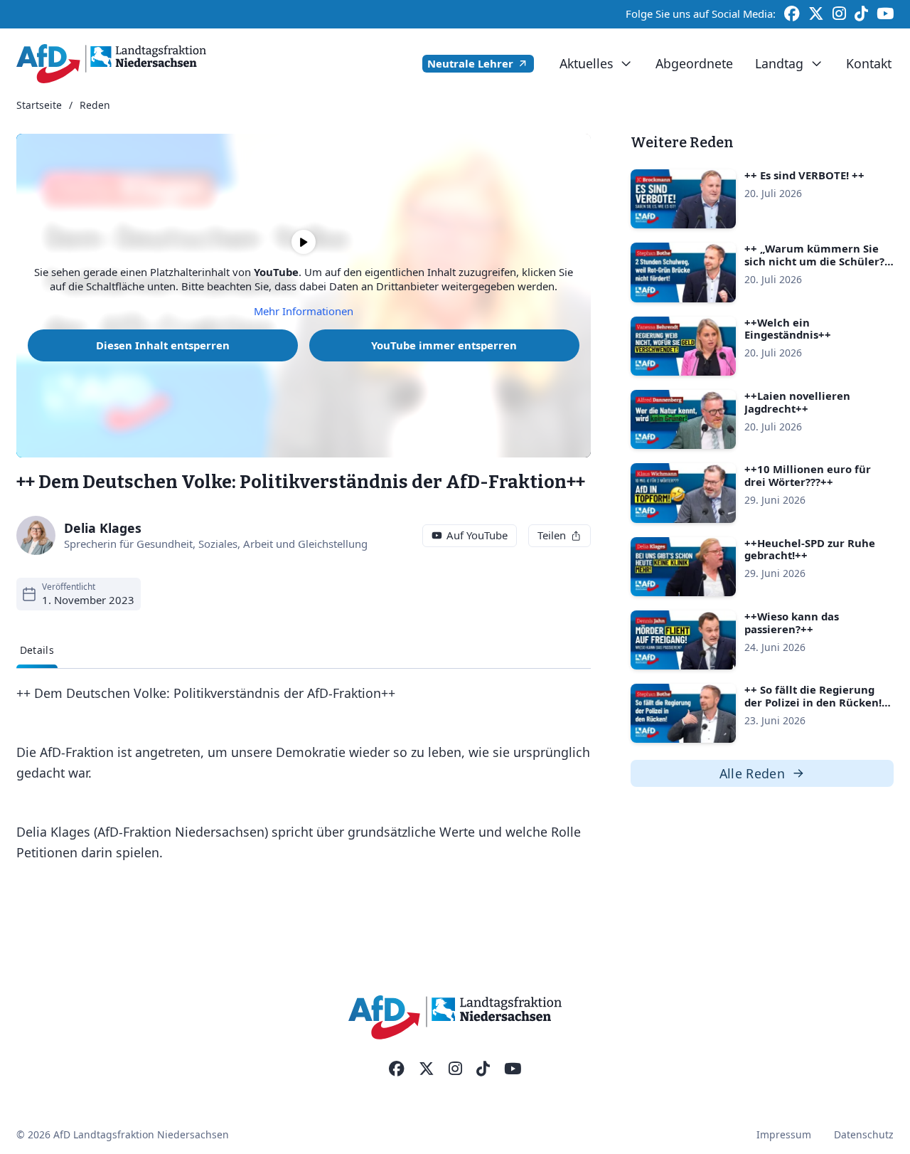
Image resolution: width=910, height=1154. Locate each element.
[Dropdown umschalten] (626, 64)
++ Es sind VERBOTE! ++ (804, 175)
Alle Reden (752, 773)
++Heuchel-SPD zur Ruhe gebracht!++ (809, 549)
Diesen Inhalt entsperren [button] (163, 345)
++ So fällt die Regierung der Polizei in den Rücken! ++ (813, 702)
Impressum (783, 1134)
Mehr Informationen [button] (303, 311)
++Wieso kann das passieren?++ (791, 622)
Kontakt (869, 63)
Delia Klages (102, 527)
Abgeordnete (694, 63)
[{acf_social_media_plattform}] (397, 1069)
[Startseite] (111, 63)
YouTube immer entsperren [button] (444, 345)
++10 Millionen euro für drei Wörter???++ (807, 475)
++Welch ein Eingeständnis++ (787, 328)
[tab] (37, 650)
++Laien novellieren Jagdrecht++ (797, 401)
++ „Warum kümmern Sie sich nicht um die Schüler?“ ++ (816, 261)
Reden (95, 106)
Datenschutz (864, 1134)
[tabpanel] (303, 772)
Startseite (39, 106)
